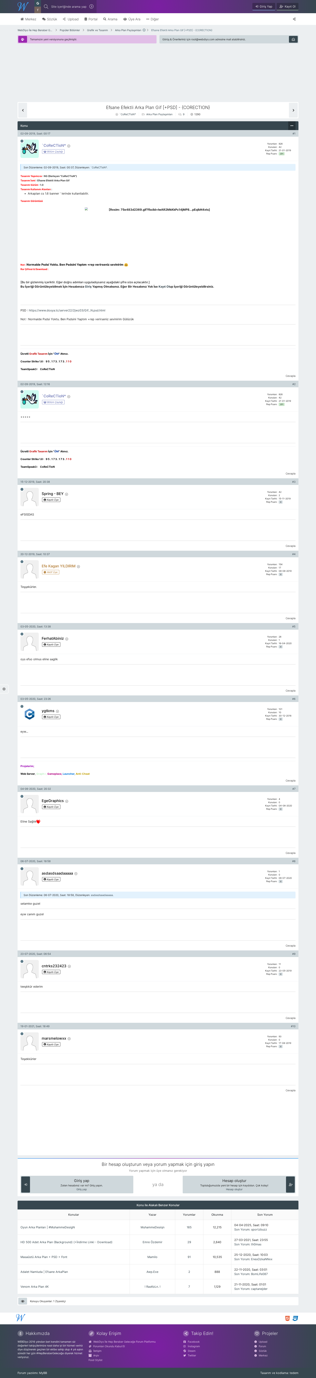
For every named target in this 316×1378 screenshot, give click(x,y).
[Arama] (46, 6)
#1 (294, 133)
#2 (294, 384)
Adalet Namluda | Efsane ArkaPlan (44, 1272)
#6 (294, 698)
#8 (294, 861)
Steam (191, 1350)
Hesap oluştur (234, 1189)
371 (281, 154)
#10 (293, 1026)
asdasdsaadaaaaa (102, 895)
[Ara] (91, 6)
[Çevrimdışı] (22, 141)
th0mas (256, 1244)
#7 (294, 788)
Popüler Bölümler (70, 30)
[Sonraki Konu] (293, 110)
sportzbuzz (259, 1229)
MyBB (43, 1373)
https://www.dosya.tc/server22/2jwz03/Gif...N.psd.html (67, 310)
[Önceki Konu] (22, 110)
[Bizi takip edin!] (294, 19)
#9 (294, 953)
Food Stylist (95, 1360)
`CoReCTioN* (127, 114)
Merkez (263, 1355)
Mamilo (152, 1257)
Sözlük (263, 1350)
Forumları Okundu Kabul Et (109, 1346)
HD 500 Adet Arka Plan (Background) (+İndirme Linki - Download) (66, 1242)
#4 (294, 554)
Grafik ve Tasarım (97, 30)
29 (189, 1242)
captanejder (259, 1289)
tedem (294, 1373)
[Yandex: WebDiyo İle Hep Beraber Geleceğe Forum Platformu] (37, 10)
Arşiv (96, 1355)
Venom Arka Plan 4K (34, 1286)
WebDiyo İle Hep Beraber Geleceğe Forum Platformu (35, 30)
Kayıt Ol (164, 286)
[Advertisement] (127, 76)
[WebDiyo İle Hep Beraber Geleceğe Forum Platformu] (23, 6)
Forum (262, 1346)
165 (189, 1227)
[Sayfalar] (144, 30)
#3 (294, 481)
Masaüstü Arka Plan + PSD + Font (43, 1257)
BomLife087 (259, 1274)
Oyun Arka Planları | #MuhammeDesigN (47, 1227)
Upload (263, 1341)
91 (189, 1257)
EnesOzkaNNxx (261, 1259)
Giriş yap (81, 1189)
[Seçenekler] (292, 125)
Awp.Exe (152, 1272)
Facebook (194, 1341)
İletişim (97, 1350)
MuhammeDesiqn (152, 1227)
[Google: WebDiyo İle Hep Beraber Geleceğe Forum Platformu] (37, 3)
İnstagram (194, 1346)
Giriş (88, 286)
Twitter (192, 1355)
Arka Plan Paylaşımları (128, 30)
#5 (294, 626)
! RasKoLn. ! (152, 1286)
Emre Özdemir (152, 1242)
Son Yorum (241, 1229)
